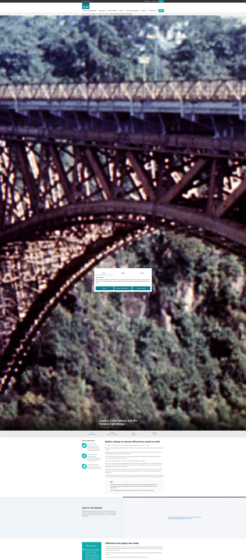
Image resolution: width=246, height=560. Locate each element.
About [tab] (142, 273)
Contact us (154, 1)
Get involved (152, 10)
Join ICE (161, 10)
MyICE (161, 1)
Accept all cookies (141, 288)
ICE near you (147, 1)
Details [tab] (123, 273)
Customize (123, 288)
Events (121, 10)
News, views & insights (132, 10)
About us (143, 10)
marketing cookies (179, 518)
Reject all (104, 288)
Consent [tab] (104, 273)
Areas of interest (112, 10)
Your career (102, 10)
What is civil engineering (89, 10)
